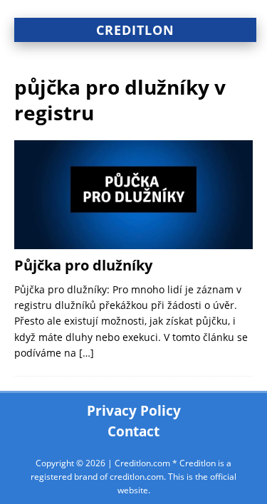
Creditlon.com (142, 463)
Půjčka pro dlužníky (83, 265)
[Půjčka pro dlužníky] (133, 194)
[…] (86, 352)
